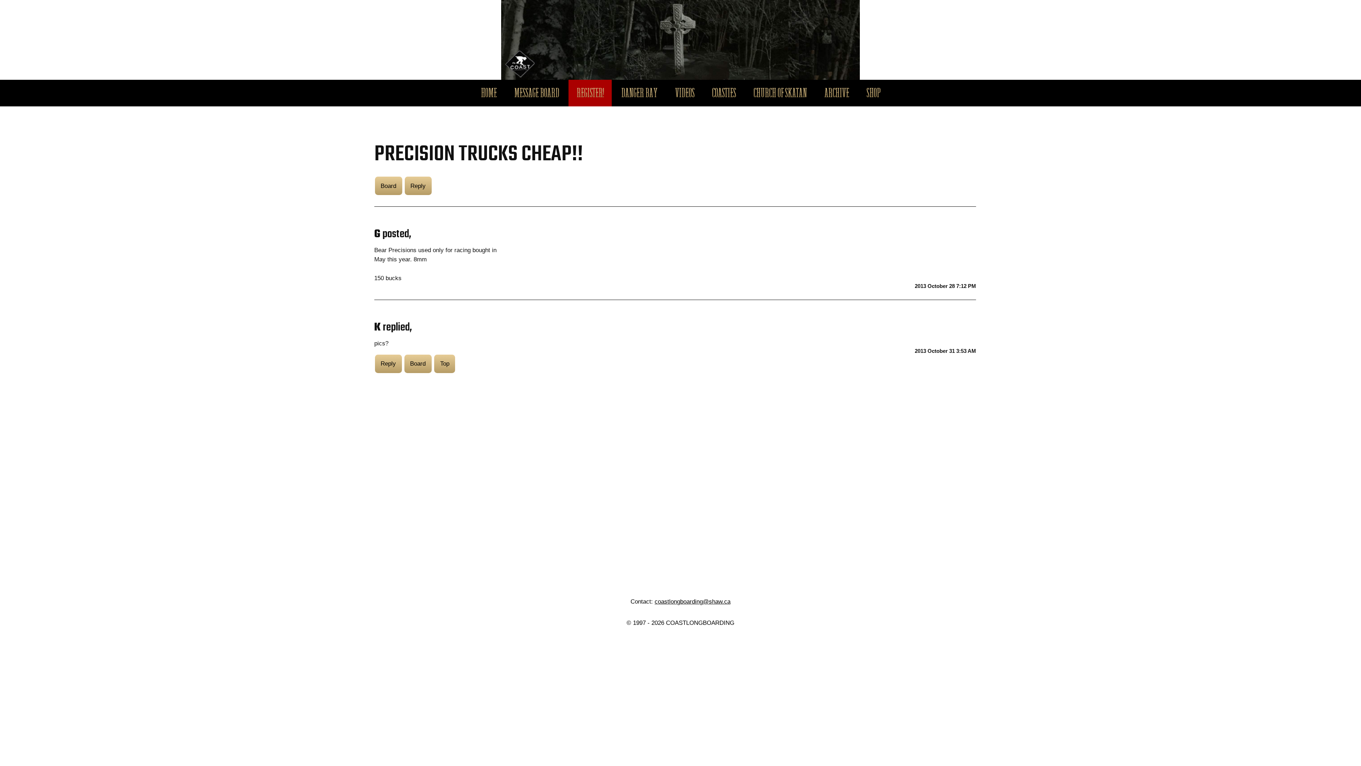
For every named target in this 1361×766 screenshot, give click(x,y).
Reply (418, 186)
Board (388, 186)
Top (444, 363)
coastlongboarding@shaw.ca (692, 601)
